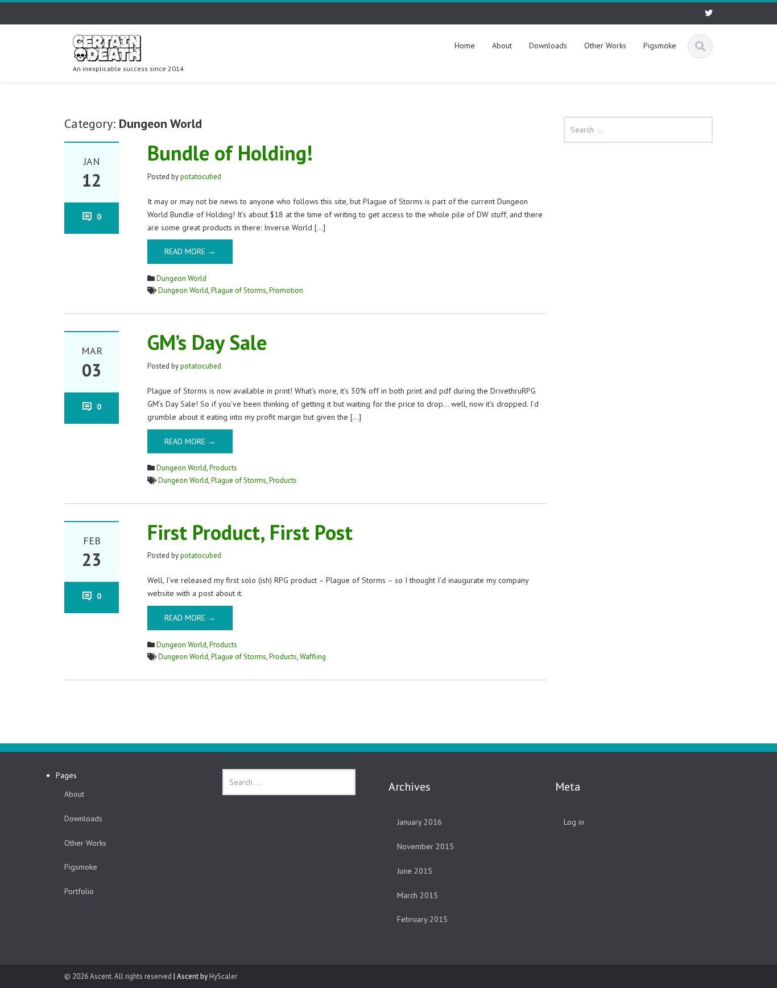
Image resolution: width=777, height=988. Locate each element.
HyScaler (223, 976)
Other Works (605, 45)
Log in (574, 822)
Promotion (286, 290)
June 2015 (414, 871)
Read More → (190, 251)
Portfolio (79, 891)
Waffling (313, 657)
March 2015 (417, 895)
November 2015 (425, 846)
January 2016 (419, 822)
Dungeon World (181, 278)
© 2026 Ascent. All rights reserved (118, 976)
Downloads (548, 45)
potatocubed (200, 176)
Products (223, 468)
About (502, 45)
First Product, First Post (250, 532)
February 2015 (422, 919)
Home (464, 45)
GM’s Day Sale (207, 342)
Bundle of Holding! (230, 152)
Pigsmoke (659, 45)
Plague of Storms (238, 290)
